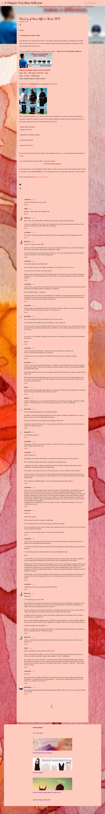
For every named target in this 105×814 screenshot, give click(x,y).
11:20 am (34, 441)
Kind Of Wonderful (38, 772)
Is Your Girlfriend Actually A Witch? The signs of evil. (47, 792)
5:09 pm (33, 261)
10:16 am (30, 387)
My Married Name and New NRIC (41, 800)
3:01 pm (33, 584)
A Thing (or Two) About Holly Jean (23, 3)
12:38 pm (34, 232)
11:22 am (34, 199)
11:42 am (30, 208)
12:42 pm (30, 648)
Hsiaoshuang (27, 687)
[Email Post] (20, 185)
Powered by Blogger (53, 808)
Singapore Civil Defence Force (28, 86)
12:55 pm (34, 510)
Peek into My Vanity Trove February (42, 753)
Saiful (25, 209)
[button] (20, 25)
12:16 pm (33, 218)
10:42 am (33, 409)
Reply (26, 205)
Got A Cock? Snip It (38, 733)
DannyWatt (27, 316)
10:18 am (32, 398)
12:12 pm (34, 487)
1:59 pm (33, 538)
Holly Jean (27, 218)
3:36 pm (32, 637)
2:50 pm (32, 241)
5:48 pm (33, 305)
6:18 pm (33, 348)
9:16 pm (33, 362)
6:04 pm (33, 316)
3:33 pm (32, 593)
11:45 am (34, 452)
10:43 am (33, 432)
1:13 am (33, 671)
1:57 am (34, 687)
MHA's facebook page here (41, 177)
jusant (56, 811)
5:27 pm (33, 284)
